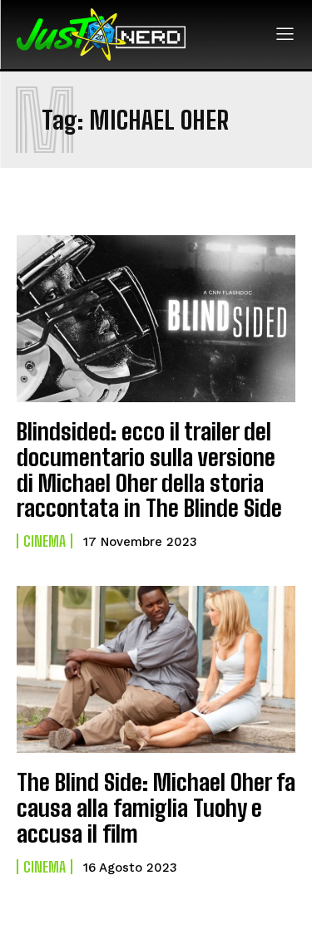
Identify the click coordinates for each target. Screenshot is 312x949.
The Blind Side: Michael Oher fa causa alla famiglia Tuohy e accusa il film (156, 808)
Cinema (44, 541)
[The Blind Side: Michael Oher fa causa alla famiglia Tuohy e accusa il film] (156, 669)
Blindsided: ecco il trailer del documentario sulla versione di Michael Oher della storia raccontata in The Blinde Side (149, 469)
